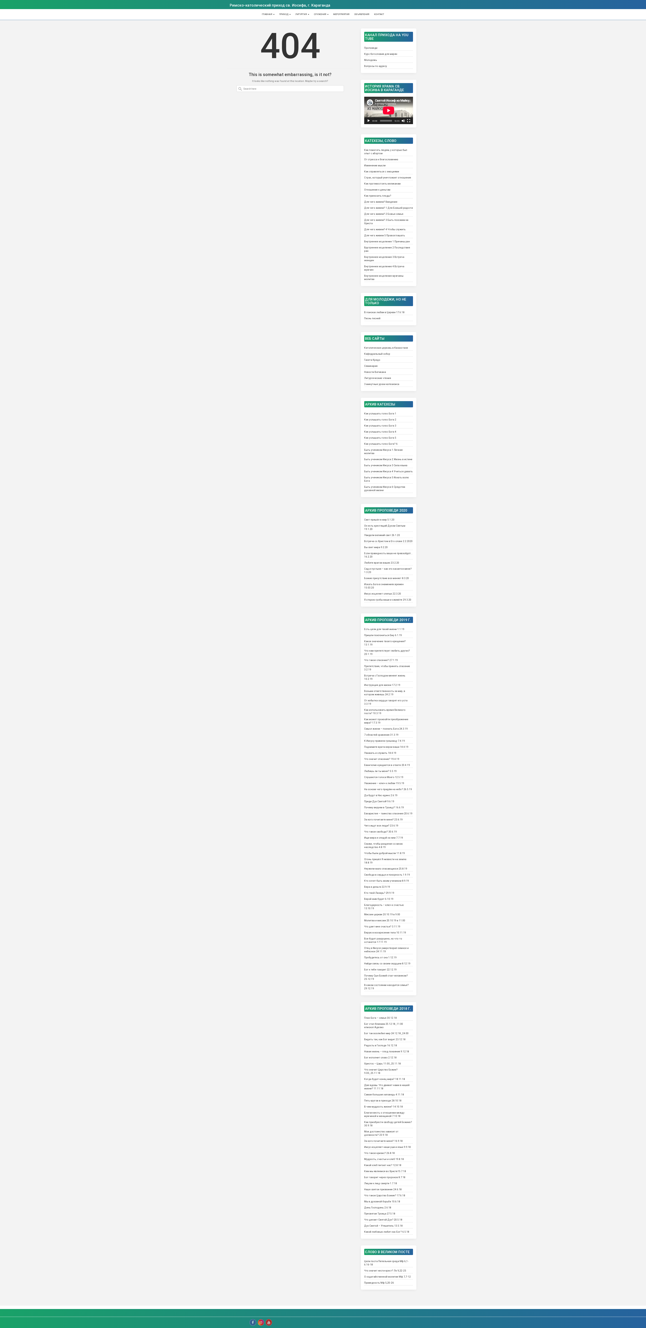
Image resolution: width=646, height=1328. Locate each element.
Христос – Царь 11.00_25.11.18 (382, 1063)
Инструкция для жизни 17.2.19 (382, 685)
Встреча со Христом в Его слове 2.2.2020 (388, 541)
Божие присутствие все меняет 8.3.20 (386, 578)
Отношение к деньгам (377, 189)
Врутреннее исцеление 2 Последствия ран (387, 249)
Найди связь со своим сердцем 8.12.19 (387, 963)
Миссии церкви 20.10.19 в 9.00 (382, 914)
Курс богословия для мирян (380, 54)
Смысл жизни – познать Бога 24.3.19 (386, 728)
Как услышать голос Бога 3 (380, 425)
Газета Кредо (372, 360)
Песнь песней (372, 318)
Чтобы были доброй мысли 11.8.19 (384, 853)
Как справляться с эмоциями (381, 171)
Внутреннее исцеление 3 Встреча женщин (384, 259)
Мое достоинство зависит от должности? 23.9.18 (381, 1133)
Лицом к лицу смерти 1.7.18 (380, 1183)
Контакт (379, 14)
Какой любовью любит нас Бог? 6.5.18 (386, 1231)
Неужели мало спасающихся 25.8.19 (385, 868)
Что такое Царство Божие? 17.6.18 (384, 1195)
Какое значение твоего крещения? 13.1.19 (385, 643)
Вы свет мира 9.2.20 (376, 547)
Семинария (371, 366)
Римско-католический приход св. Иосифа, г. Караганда (280, 5)
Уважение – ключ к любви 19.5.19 (384, 783)
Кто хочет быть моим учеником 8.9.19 (386, 880)
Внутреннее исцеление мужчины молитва (383, 277)
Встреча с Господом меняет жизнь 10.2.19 (384, 677)
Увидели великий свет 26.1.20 (382, 535)
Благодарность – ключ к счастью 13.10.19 (384, 907)
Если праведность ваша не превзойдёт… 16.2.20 (388, 555)
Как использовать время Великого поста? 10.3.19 (385, 712)
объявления (361, 14)
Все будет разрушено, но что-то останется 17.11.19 (383, 940)
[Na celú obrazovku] (408, 120)
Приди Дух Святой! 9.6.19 (379, 801)
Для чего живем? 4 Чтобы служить (385, 229)
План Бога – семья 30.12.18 (380, 1018)
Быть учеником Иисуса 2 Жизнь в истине (388, 459)
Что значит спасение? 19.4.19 (381, 759)
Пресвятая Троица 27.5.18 (379, 1213)
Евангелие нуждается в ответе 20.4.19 (387, 765)
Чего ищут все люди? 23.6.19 (381, 825)
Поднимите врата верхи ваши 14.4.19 (386, 747)
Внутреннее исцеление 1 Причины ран (387, 241)
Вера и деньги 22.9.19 (377, 887)
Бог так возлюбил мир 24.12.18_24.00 (386, 1033)
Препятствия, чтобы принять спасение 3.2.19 (387, 668)
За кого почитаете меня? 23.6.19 (383, 819)
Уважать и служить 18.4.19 (380, 753)
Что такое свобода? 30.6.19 (380, 831)
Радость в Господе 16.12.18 (380, 1045)
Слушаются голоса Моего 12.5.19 (383, 777)
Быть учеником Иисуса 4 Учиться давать (388, 471)
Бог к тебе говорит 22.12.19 (380, 969)
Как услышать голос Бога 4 (380, 431)
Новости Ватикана (375, 372)
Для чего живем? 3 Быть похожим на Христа (386, 222)
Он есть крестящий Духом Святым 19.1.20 (384, 527)
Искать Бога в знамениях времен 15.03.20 (384, 586)
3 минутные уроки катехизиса (381, 384)
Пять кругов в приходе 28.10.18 (382, 1100)
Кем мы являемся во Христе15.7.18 (385, 1171)
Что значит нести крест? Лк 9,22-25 (385, 1270)
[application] (388, 110)
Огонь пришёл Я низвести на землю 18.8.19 (385, 861)
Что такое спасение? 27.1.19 (381, 660)
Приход (284, 14)
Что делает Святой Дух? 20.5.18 (383, 1219)
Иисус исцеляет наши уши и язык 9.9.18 (387, 1147)
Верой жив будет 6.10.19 (378, 899)
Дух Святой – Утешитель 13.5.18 (383, 1225)
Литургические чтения (377, 378)
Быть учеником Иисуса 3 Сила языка (385, 465)
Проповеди (371, 48)
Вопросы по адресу (375, 66)
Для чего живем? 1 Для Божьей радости (388, 208)
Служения (320, 14)
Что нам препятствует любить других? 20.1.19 (387, 652)
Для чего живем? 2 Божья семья (383, 214)
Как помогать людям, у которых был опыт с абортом (385, 152)
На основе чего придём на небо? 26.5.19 (388, 789)
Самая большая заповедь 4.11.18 (384, 1094)
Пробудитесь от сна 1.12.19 (380, 957)
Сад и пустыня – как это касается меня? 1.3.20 (388, 570)
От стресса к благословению (381, 159)
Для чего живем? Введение (380, 201)
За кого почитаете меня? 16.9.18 (383, 1141)
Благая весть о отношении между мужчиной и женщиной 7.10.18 (384, 1114)
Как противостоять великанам (382, 183)
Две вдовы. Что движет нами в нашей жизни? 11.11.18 (386, 1087)
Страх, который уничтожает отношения (387, 177)
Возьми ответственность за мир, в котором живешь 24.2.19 (384, 693)
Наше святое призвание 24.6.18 (383, 1189)
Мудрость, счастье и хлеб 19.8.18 (384, 1159)
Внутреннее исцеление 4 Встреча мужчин (384, 268)
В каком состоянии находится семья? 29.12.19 (386, 987)
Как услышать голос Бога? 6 (381, 443)
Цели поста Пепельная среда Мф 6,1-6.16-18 (386, 1263)
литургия (301, 14)
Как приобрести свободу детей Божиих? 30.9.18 (388, 1124)
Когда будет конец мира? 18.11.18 (384, 1079)
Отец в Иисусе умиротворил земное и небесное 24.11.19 (386, 950)
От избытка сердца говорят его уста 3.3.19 (385, 702)
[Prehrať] (368, 120)
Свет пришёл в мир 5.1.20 (379, 519)
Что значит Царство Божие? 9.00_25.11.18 (381, 1071)
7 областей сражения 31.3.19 (381, 734)
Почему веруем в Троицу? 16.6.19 (384, 807)
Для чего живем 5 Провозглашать (384, 235)
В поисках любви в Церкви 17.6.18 (384, 312)
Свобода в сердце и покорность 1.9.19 (387, 874)
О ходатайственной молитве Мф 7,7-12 (387, 1276)
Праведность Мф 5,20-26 (379, 1282)
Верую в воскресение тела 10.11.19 (385, 932)
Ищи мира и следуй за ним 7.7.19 (383, 837)
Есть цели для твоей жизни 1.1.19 (384, 629)
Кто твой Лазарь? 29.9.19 (379, 893)
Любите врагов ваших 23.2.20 (381, 562)
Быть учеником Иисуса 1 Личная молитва (383, 452)
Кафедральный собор (377, 354)
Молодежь (370, 60)
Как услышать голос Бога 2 (380, 419)
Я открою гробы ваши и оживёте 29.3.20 (387, 599)
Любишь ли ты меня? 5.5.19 (380, 771)
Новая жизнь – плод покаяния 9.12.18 (386, 1051)
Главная (267, 14)
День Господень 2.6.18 (377, 1207)
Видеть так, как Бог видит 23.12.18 (384, 1039)
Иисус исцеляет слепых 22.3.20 (382, 593)
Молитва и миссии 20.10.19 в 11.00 (384, 920)
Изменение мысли (375, 165)
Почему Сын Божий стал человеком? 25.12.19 (386, 977)
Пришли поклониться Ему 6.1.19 (383, 635)
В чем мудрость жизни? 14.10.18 (383, 1106)
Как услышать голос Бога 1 (380, 413)
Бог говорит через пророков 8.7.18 (384, 1177)
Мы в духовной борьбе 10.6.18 (382, 1201)
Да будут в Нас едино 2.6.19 (381, 795)
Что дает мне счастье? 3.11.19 (382, 926)
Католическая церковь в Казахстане (386, 347)
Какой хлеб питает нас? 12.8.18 (382, 1165)
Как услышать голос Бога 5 (380, 437)
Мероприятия (341, 14)
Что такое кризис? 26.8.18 (379, 1153)
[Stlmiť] (403, 120)
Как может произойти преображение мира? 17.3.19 (386, 721)
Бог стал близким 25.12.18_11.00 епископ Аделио (383, 1026)
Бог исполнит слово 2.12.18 (380, 1057)
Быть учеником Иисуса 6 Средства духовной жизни (384, 489)
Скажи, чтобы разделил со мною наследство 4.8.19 (383, 845)
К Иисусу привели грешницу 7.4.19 (384, 741)
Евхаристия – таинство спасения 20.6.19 (388, 813)
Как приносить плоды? (377, 195)
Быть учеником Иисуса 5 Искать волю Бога (386, 479)
